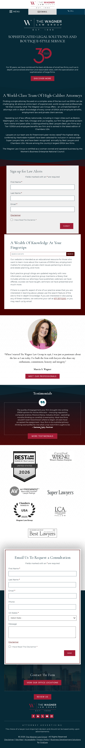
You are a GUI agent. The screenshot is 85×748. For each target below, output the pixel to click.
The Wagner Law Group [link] (36, 737)
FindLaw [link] (44, 742)
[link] (42, 4)
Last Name (16, 193)
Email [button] (43, 11)
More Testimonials (42, 436)
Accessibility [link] (30, 740)
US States (13, 613)
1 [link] (40, 428)
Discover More (42, 78)
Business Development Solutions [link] (66, 740)
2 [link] (42, 428)
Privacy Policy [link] (43, 740)
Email (14, 204)
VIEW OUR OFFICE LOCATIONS (42, 682)
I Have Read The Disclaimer (25, 220)
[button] (14, 11)
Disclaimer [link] (9, 740)
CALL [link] (72, 11)
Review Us (42, 696)
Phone (11, 602)
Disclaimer (16, 215)
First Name (16, 182)
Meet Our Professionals (42, 376)
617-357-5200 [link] (60, 298)
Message (12, 624)
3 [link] (44, 428)
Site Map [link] (19, 740)
